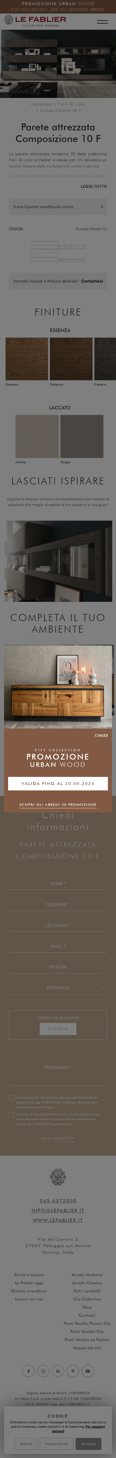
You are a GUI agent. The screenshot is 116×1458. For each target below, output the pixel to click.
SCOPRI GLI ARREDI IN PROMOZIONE (58, 804)
